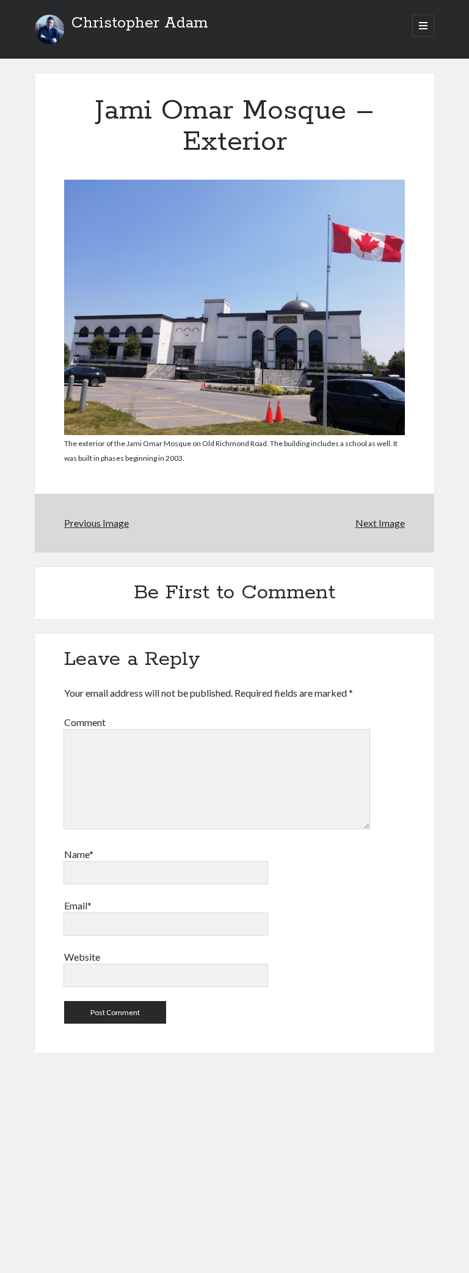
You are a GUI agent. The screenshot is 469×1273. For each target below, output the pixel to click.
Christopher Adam (139, 23)
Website (82, 957)
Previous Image (96, 523)
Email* (78, 905)
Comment (85, 722)
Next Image (380, 523)
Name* (78, 854)
